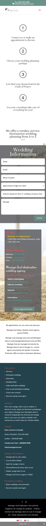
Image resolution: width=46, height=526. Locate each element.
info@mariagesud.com (13, 447)
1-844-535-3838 (19, 257)
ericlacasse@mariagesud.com (19, 300)
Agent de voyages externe (15, 464)
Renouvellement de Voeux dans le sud (19, 467)
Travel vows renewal (13, 392)
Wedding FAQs (11, 382)
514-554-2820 (19, 254)
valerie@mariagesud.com (17, 282)
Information (10, 378)
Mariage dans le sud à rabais (16, 457)
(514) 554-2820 (23, 434)
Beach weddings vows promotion (17, 484)
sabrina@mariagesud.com (17, 287)
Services (9, 371)
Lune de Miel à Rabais (14, 460)
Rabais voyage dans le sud (15, 471)
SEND (39, 218)
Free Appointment (23, 309)
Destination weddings (13, 375)
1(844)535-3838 (16, 439)
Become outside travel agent (16, 396)
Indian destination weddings (15, 385)
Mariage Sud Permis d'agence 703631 (19, 474)
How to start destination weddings (18, 389)
